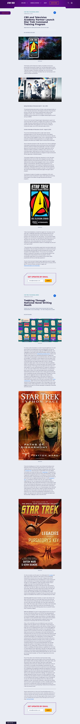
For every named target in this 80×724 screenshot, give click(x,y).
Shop (45, 3)
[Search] (68, 3)
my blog (51, 575)
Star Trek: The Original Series (31, 11)
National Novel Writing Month (43, 353)
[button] (11, 3)
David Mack (44, 472)
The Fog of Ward (30, 699)
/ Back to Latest (5, 12)
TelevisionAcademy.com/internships (32, 265)
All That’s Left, (28, 470)
